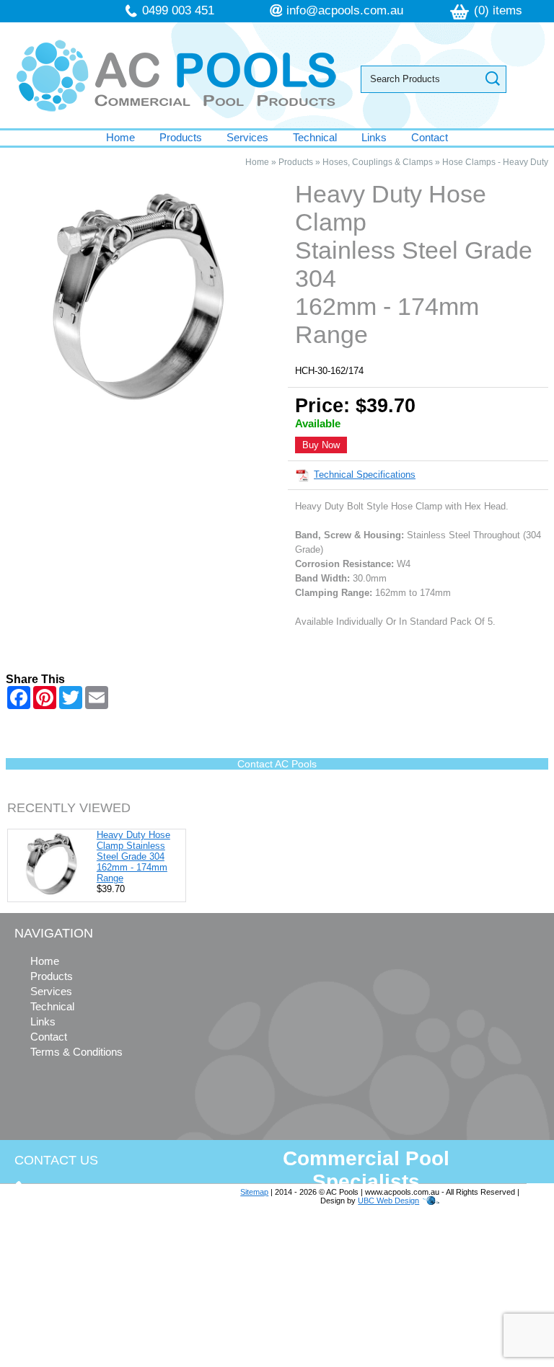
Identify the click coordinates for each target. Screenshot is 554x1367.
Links (374, 137)
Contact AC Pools (277, 764)
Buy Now (321, 445)
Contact (429, 137)
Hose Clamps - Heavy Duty (495, 162)
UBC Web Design (388, 1200)
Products (180, 137)
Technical (315, 137)
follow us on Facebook (102, 1307)
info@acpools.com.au (344, 10)
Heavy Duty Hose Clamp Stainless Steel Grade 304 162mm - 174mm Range (133, 856)
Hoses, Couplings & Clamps (377, 162)
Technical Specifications (365, 474)
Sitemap (254, 1192)
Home (120, 137)
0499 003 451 (178, 10)
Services (247, 137)
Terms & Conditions (76, 1052)
